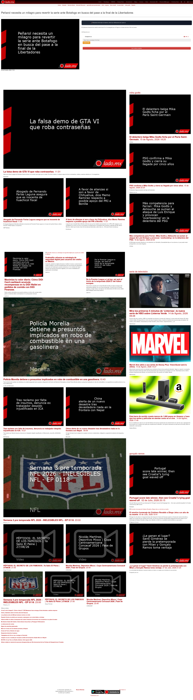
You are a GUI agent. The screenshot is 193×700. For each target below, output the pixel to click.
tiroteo (59, 5)
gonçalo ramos (136, 453)
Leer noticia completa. (136, 48)
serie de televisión (138, 271)
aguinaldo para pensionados (93, 5)
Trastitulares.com (94, 695)
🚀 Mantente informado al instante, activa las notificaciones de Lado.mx (108, 22)
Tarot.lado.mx (122, 689)
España (133, 5)
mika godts (127, 5)
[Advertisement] (48, 241)
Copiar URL (86, 42)
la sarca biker (120, 5)
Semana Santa (71, 5)
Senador (64, 5)
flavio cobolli (113, 5)
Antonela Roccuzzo (80, 5)
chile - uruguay (105, 5)
